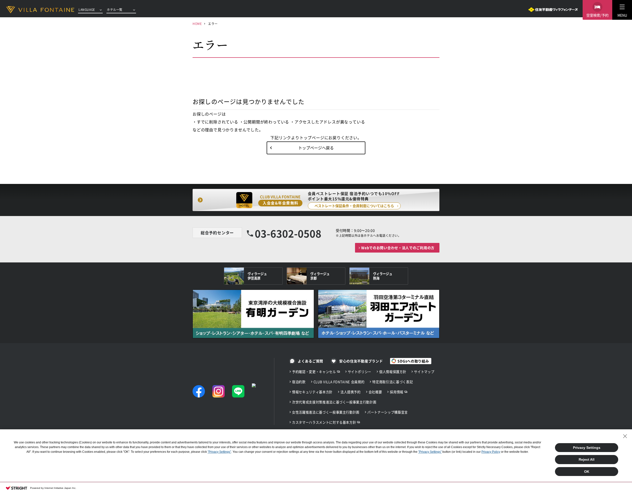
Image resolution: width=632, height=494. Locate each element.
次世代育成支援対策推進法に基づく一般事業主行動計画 (334, 402)
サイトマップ (424, 371)
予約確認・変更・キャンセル (314, 371)
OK (586, 472)
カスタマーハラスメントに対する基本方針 (324, 422)
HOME (197, 23)
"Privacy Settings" (219, 452)
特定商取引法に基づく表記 (392, 381)
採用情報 (396, 392)
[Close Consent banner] (625, 436)
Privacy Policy (490, 452)
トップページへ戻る (316, 148)
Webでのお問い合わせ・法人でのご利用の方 (397, 247)
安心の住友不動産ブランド (361, 360)
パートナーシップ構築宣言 (387, 412)
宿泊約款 (299, 381)
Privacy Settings (586, 448)
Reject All (586, 459)
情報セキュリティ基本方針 (312, 392)
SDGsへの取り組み (413, 360)
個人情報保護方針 (392, 371)
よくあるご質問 (310, 360)
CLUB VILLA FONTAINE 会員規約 (339, 381)
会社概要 (375, 392)
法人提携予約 (350, 392)
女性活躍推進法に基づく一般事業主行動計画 (325, 412)
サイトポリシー (360, 371)
